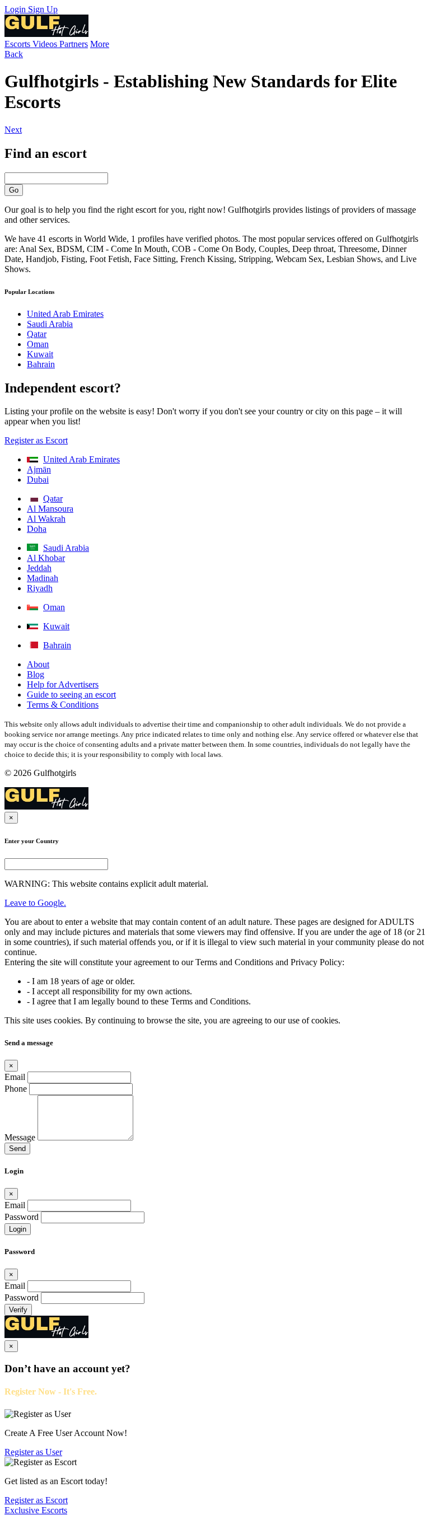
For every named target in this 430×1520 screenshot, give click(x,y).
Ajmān (39, 469)
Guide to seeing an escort (71, 694)
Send (17, 1148)
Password (21, 1217)
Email (14, 1077)
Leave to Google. (35, 903)
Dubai (38, 479)
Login (16, 9)
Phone (15, 1088)
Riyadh (40, 588)
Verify (18, 1310)
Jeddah (39, 568)
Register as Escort (36, 440)
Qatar (36, 334)
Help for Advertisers (63, 684)
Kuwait (40, 354)
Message (19, 1137)
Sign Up (43, 9)
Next (13, 129)
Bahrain (41, 364)
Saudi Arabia (50, 324)
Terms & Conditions (63, 704)
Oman (38, 344)
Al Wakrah (46, 518)
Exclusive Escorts (35, 1510)
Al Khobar (46, 558)
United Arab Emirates (65, 314)
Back (13, 54)
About (38, 664)
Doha (36, 529)
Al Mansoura (50, 508)
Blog (35, 674)
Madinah (42, 578)
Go (13, 190)
